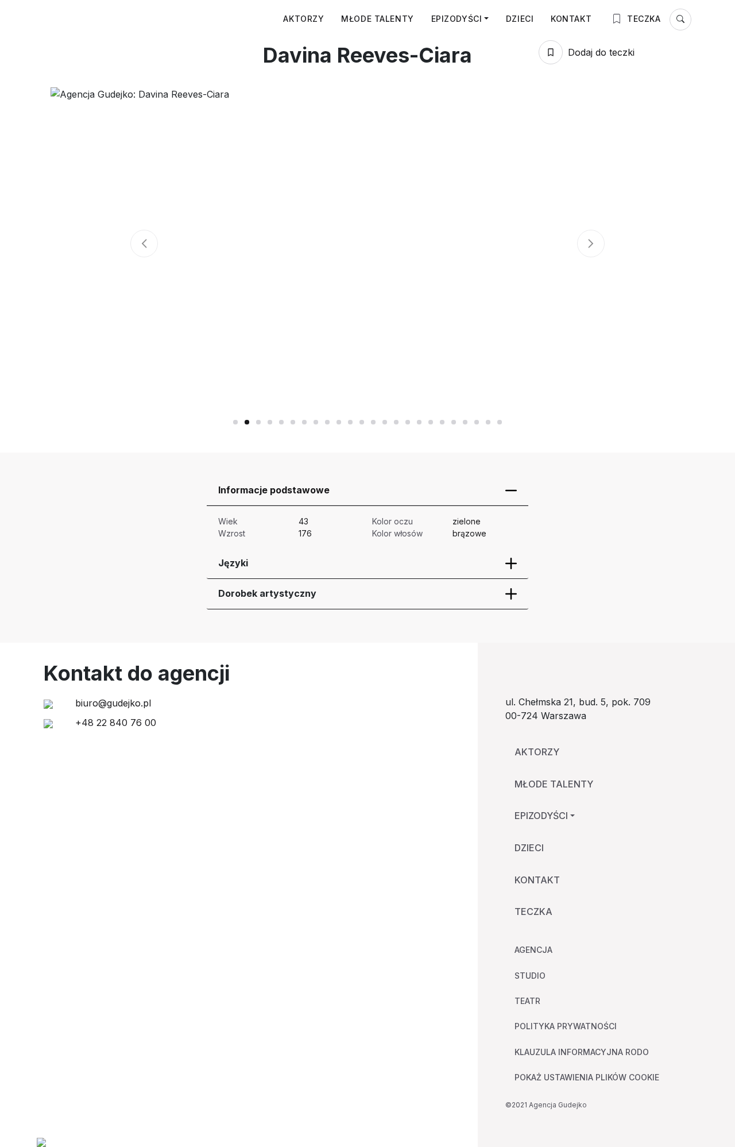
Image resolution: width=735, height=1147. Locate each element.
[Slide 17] (430, 422)
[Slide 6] (304, 422)
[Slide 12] (373, 422)
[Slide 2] (258, 422)
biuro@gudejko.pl (111, 703)
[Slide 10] (350, 422)
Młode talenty (377, 19)
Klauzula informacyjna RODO (581, 1052)
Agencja (533, 950)
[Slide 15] (407, 422)
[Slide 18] (442, 422)
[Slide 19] (453, 422)
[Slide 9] (338, 422)
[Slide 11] (361, 422)
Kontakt (571, 19)
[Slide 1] (247, 422)
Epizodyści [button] (456, 19)
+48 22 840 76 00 (114, 722)
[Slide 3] (270, 422)
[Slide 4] (281, 422)
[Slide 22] (488, 422)
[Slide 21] (476, 422)
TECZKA (643, 19)
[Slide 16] (419, 422)
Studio (530, 975)
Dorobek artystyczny (267, 593)
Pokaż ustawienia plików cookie (586, 1077)
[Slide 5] (293, 422)
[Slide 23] (499, 422)
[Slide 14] (396, 422)
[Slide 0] (235, 422)
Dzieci (519, 19)
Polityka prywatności (565, 1026)
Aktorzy (303, 19)
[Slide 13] (384, 422)
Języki (233, 563)
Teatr (527, 1001)
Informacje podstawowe (274, 490)
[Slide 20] (465, 422)
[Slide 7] (316, 422)
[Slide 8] (327, 422)
